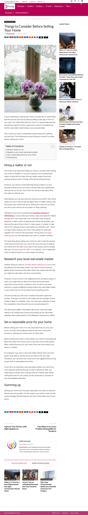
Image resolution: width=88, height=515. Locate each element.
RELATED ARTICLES (19, 463)
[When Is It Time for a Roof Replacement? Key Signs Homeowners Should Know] (12, 474)
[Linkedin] (16, 38)
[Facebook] (6, 38)
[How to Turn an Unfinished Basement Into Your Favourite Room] (30, 474)
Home (6, 19)
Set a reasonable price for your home (21, 155)
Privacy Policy (74, 513)
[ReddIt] (21, 38)
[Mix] (31, 38)
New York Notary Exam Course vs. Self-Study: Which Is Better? (70, 101)
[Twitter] (78, 1)
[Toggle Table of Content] (51, 146)
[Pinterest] (75, 1)
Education (58, 6)
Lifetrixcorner (10, 34)
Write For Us (41, 1)
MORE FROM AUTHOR (40, 463)
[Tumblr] (26, 38)
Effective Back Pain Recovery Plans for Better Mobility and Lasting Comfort (71, 124)
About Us (24, 1)
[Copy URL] (46, 38)
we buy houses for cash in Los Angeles (26, 249)
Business (8, 13)
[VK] (36, 38)
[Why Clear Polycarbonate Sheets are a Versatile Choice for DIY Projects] (48, 474)
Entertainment (21, 13)
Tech (68, 6)
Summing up (12, 157)
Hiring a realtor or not (15, 150)
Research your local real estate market (22, 152)
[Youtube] (82, 1)
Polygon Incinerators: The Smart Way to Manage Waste (70, 148)
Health (30, 6)
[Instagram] (71, 1)
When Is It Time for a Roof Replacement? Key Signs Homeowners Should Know (68, 52)
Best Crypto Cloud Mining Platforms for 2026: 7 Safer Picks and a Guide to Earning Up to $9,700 (71, 77)
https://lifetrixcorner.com (26, 444)
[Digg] (41, 38)
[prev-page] (5, 495)
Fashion (39, 6)
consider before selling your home (38, 265)
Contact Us (32, 1)
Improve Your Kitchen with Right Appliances (15, 427)
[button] (81, 4)
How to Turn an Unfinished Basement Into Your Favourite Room (30, 485)
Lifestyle (20, 6)
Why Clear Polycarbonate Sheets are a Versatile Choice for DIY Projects (48, 486)
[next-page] (9, 495)
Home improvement (16, 19)
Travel (48, 6)
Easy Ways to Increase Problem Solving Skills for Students (46, 428)
